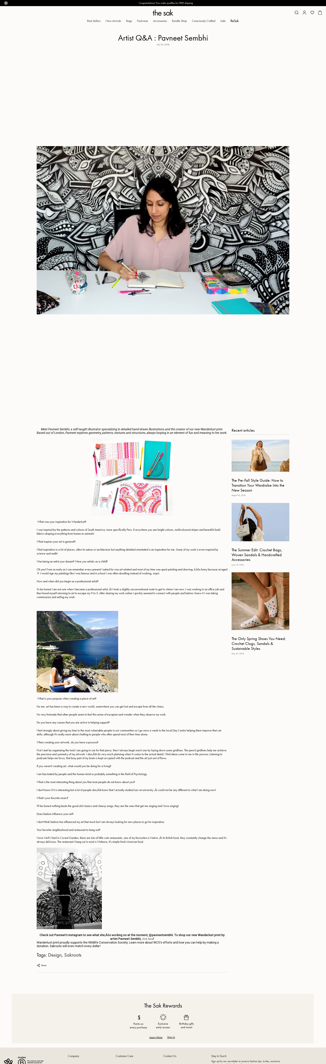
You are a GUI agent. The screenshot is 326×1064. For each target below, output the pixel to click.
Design (55, 955)
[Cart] (320, 13)
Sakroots (73, 955)
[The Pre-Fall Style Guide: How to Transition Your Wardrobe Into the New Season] (260, 456)
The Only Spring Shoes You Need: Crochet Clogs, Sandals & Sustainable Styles (259, 643)
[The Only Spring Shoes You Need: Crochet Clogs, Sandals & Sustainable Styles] (260, 601)
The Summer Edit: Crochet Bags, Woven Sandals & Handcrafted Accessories (257, 554)
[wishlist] (312, 12)
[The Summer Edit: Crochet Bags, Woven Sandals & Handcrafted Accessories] (260, 522)
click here (147, 939)
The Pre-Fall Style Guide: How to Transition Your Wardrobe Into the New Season (258, 485)
